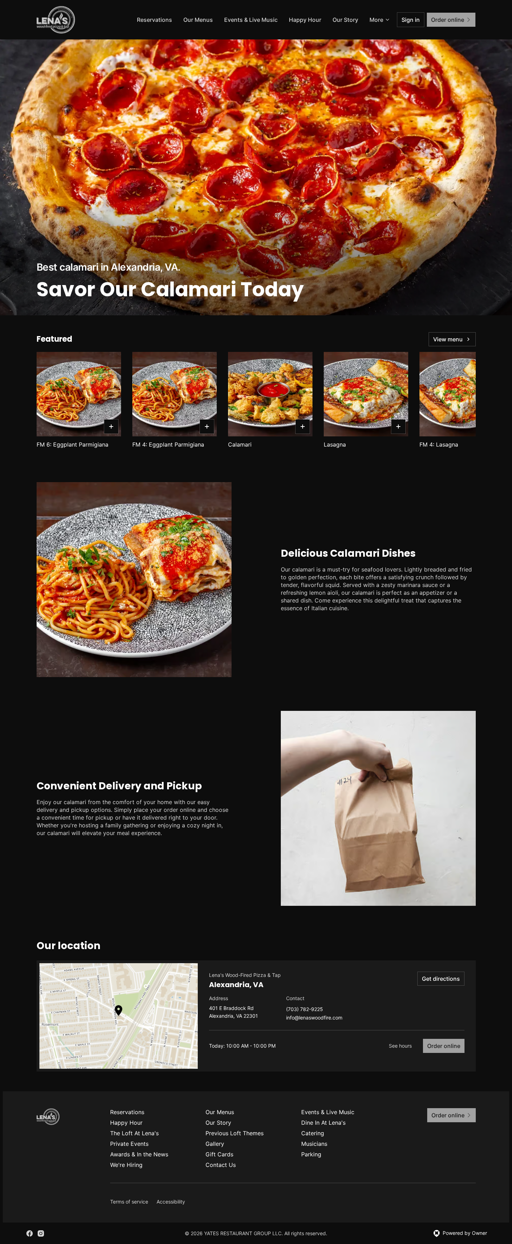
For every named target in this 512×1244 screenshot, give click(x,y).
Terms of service (129, 1202)
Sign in (411, 19)
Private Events (129, 1143)
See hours (400, 1046)
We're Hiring (126, 1164)
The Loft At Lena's (134, 1133)
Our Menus (198, 19)
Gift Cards (219, 1154)
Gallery (215, 1143)
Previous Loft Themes (235, 1133)
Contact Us (221, 1164)
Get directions (441, 978)
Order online (443, 1045)
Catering (312, 1133)
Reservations (154, 19)
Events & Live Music (251, 19)
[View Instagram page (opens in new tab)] (41, 1233)
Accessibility (171, 1202)
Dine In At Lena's (323, 1122)
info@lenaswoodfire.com (314, 1018)
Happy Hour (305, 19)
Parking (311, 1154)
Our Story (345, 19)
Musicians (314, 1143)
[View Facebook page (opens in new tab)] (29, 1233)
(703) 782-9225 (304, 1009)
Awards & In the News (139, 1154)
